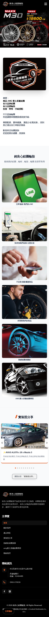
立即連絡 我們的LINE (24, 204)
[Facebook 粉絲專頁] (4, 591)
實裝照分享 (8, 538)
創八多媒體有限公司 (14, 609)
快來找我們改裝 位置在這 (24, 243)
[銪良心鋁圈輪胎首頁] (12, 4)
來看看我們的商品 (24, 321)
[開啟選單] (45, 4)
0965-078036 (15, 582)
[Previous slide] (2, 443)
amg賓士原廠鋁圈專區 (12, 548)
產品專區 (7, 533)
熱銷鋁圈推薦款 (24, 360)
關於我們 (7, 528)
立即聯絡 (8, 611)
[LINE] (10, 591)
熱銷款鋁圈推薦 (10, 543)
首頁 (5, 523)
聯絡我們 (7, 553)
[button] (15, 468)
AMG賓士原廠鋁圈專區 (24, 399)
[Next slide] (47, 443)
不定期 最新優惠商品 (24, 282)
